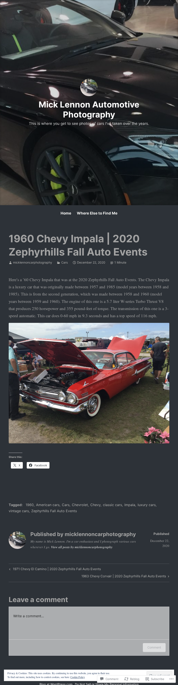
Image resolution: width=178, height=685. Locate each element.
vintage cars (19, 511)
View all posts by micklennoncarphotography (81, 547)
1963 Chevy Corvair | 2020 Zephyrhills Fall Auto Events (123, 577)
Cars (64, 262)
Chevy (95, 505)
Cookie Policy (77, 677)
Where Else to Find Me (97, 213)
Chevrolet (80, 505)
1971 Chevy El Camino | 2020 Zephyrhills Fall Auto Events (54, 570)
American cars (47, 505)
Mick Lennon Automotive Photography (89, 109)
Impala (129, 505)
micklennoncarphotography (32, 262)
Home (66, 213)
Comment (154, 647)
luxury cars (147, 505)
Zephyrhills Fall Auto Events (54, 511)
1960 (30, 505)
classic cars (112, 505)
